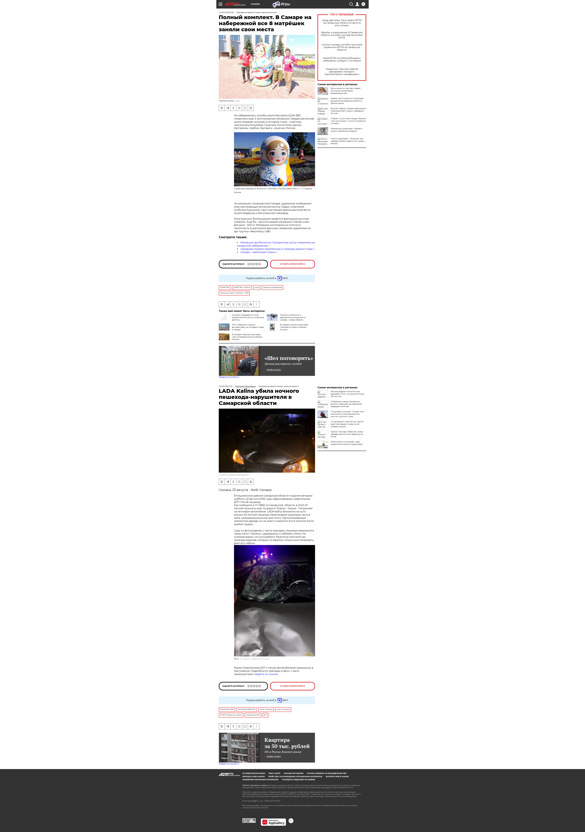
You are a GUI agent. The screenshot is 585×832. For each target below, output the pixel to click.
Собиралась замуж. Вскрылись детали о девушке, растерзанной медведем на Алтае (346, 404)
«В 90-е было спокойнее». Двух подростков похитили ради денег (347, 443)
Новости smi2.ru (229, 377)
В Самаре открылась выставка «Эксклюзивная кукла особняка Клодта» (247, 336)
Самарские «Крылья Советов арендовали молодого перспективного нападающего (342, 72)
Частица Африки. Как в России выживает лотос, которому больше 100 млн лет (347, 393)
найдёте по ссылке (266, 674)
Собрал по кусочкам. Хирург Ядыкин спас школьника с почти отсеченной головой (348, 121)
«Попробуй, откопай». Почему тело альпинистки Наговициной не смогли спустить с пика (347, 414)
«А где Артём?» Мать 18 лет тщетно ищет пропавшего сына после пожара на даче (347, 424)
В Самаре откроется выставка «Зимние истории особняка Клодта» (294, 327)
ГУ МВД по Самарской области (234, 474)
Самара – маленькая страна (257, 252)
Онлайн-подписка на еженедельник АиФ (326, 773)
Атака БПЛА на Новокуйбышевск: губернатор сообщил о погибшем (342, 59)
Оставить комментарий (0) (292, 264)
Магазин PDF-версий (293, 773)
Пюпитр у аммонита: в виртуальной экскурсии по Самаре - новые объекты (293, 317)
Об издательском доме (253, 773)
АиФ (237, 101)
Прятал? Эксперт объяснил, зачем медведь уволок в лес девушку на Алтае (347, 434)
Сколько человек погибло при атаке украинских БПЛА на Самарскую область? (341, 47)
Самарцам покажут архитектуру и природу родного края (276, 249)
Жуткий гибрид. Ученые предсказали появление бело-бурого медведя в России (348, 110)
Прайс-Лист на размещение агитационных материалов (295, 777)
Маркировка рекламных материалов (260, 780)
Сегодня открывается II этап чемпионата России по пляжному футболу (248, 317)
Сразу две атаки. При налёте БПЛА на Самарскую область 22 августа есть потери (342, 23)
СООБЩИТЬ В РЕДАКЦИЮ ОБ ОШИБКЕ (298, 780)
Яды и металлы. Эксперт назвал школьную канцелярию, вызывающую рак (346, 90)
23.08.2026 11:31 (225, 386)
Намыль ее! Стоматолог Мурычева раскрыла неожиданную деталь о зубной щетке (347, 100)
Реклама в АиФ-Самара (253, 777)
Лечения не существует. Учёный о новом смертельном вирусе (346, 129)
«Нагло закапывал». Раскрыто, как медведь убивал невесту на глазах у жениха (348, 141)
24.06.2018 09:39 (226, 12)
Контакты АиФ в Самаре (337, 777)
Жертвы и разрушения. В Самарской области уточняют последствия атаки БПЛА (342, 35)
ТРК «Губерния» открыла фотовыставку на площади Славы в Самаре (248, 327)
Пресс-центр (274, 773)
